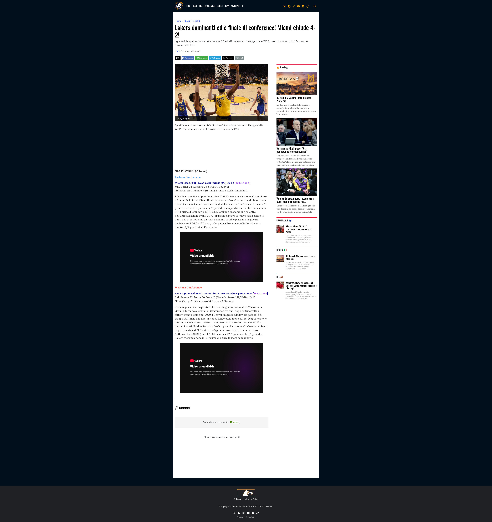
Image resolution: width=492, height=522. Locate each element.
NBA (188, 5)
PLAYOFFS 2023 (192, 21)
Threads (229, 58)
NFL (243, 5)
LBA (200, 5)
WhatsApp (202, 58)
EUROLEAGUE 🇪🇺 (283, 220)
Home (178, 21)
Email (240, 58)
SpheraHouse (250, 517)
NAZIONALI (235, 5)
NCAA (227, 5)
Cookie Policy (252, 499)
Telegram (216, 58)
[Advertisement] (221, 151)
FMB (177, 51)
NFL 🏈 (279, 276)
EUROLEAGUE (209, 5)
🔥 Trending (282, 67)
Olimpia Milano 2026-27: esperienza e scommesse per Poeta (298, 229)
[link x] (284, 6)
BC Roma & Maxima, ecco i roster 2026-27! (300, 257)
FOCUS (194, 5)
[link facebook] (289, 6)
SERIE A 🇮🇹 (281, 250)
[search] (314, 6)
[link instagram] (293, 6)
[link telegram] (303, 6)
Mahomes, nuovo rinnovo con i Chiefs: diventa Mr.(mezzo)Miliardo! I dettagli (301, 285)
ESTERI (220, 5)
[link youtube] (298, 6)
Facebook (189, 58)
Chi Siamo (238, 499)
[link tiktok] (307, 6)
